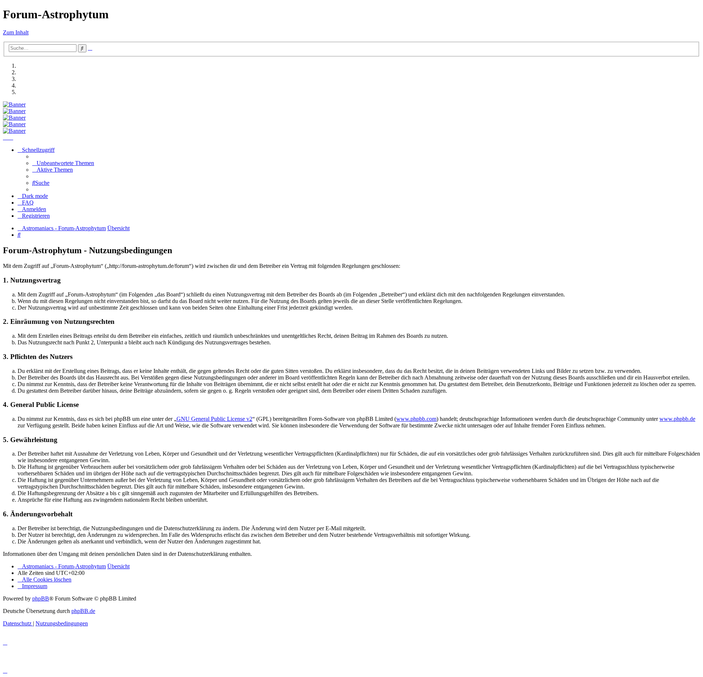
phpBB (40, 598)
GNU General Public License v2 (214, 419)
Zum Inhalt (16, 32)
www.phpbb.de (677, 419)
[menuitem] (63, 163)
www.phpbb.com (416, 419)
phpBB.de (83, 611)
